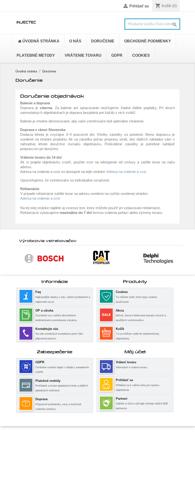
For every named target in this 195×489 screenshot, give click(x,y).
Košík (120, 329)
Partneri (121, 398)
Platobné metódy (47, 381)
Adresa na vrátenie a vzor (126, 172)
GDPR (39, 362)
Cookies (122, 292)
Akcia (120, 310)
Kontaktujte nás (46, 329)
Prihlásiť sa (124, 380)
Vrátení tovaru (126, 362)
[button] (21, 258)
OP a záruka (44, 310)
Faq (38, 292)
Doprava (41, 399)
